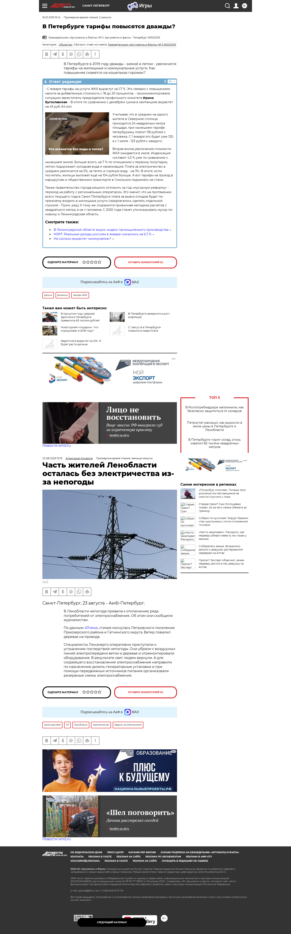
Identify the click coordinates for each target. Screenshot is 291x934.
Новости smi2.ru (56, 445)
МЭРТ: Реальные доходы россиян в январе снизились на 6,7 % (102, 234)
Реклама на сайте (129, 856)
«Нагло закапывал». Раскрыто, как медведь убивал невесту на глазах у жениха (222, 535)
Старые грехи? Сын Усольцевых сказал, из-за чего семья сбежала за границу (222, 507)
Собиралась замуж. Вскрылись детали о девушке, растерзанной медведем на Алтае (221, 550)
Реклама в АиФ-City (199, 856)
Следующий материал (112, 922)
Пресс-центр (115, 852)
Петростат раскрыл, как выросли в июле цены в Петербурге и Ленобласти (214, 426)
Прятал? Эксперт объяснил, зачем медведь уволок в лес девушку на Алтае (221, 564)
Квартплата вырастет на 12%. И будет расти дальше (81, 342)
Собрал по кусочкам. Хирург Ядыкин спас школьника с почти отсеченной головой (223, 521)
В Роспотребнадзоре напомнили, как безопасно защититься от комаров (214, 409)
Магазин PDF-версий (142, 852)
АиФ (45, 581)
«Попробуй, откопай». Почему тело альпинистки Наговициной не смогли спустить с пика (222, 493)
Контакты (77, 856)
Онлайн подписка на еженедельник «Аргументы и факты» (200, 852)
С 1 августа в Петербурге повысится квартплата (144, 329)
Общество (65, 44)
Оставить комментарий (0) (145, 262)
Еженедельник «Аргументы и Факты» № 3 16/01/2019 (142, 44)
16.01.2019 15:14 (51, 17)
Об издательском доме (86, 852)
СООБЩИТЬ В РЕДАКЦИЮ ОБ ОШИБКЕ (185, 861)
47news (91, 628)
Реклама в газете (100, 856)
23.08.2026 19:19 (52, 458)
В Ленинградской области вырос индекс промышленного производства (111, 230)
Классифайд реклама (85, 861)
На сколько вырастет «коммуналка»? (82, 239)
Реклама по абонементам (163, 856)
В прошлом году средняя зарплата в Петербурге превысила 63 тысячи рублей (80, 317)
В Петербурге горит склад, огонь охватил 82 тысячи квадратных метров (214, 443)
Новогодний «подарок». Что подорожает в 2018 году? (79, 329)
